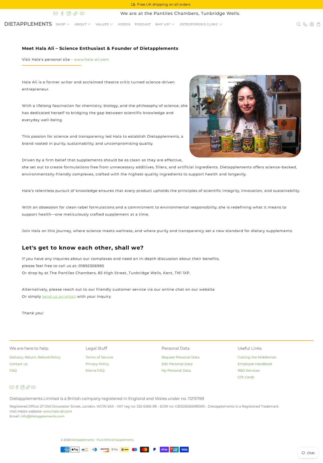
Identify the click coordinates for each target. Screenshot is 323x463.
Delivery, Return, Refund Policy (35, 357)
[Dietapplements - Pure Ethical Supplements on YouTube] (82, 13)
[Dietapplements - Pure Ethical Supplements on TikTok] (75, 13)
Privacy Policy (97, 364)
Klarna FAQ (95, 370)
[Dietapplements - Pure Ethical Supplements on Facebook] (62, 13)
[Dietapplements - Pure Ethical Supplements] (28, 24)
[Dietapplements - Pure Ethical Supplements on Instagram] (69, 13)
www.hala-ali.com (91, 59)
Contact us (18, 364)
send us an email (59, 296)
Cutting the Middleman (257, 357)
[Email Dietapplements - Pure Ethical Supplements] (55, 13)
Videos (124, 24)
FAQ (13, 370)
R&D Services (249, 370)
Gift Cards (246, 377)
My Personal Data (176, 370)
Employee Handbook (255, 364)
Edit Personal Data (177, 364)
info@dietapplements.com (43, 416)
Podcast (143, 24)
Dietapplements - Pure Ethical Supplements (102, 440)
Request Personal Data (180, 357)
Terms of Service (99, 357)
